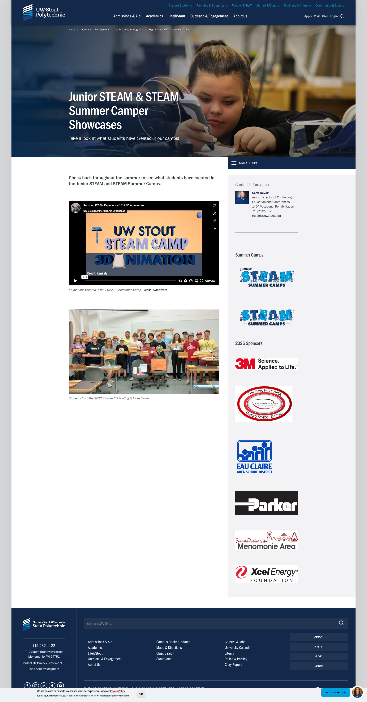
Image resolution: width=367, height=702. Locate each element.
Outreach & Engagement (209, 16)
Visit (317, 16)
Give (325, 16)
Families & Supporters (211, 5)
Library (229, 653)
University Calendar (238, 647)
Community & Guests (329, 5)
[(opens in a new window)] (27, 685)
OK (141, 694)
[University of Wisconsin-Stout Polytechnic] (44, 628)
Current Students (180, 5)
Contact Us (29, 663)
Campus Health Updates (173, 642)
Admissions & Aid (127, 16)
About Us (240, 16)
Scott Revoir (260, 193)
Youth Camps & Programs (128, 29)
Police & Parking (236, 659)
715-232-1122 (43, 645)
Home (72, 29)
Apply (308, 16)
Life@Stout (177, 16)
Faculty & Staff (242, 5)
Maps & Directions (169, 647)
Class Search (165, 653)
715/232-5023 (262, 211)
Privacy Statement (50, 663)
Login (334, 16)
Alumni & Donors (267, 5)
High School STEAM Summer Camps (169, 29)
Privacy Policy (117, 691)
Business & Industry (297, 5)
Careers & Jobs (235, 642)
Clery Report (233, 664)
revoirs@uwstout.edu (266, 216)
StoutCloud (164, 659)
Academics (154, 16)
